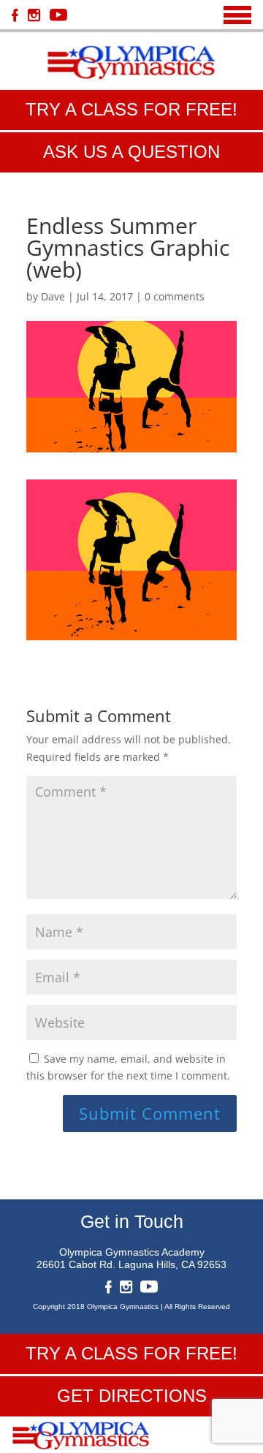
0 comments (175, 296)
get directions (132, 1395)
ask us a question (131, 152)
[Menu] (237, 15)
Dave (53, 296)
